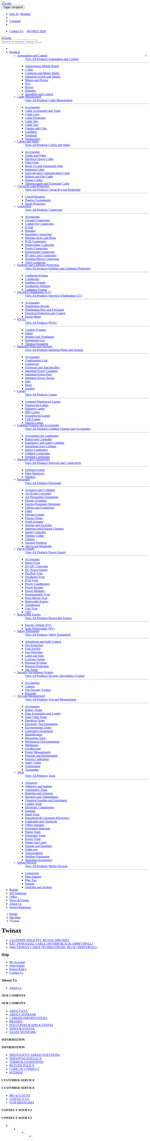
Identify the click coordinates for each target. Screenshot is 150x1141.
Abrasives (31, 782)
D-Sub (29, 227)
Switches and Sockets (38, 887)
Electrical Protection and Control (45, 313)
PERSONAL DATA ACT (25, 1058)
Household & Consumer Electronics (47, 818)
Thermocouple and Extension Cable (47, 183)
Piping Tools (33, 832)
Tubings (30, 539)
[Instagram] (36, 1137)
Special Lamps (34, 422)
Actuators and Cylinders (40, 490)
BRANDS (15, 1021)
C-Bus (29, 69)
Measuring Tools (35, 738)
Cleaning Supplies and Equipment (46, 800)
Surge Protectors (35, 203)
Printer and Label (35, 842)
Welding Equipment (37, 856)
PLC (28, 83)
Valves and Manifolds (38, 546)
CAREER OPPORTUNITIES (28, 1018)
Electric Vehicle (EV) (38, 625)
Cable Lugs (32, 114)
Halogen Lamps (35, 408)
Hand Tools (32, 814)
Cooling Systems (35, 329)
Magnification (33, 734)
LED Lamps (32, 419)
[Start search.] (40, 42)
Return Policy (17, 969)
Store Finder (17, 965)
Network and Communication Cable (47, 173)
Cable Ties (31, 121)
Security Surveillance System (35, 672)
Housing (30, 230)
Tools (20, 772)
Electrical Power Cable (39, 159)
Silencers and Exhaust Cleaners (44, 528)
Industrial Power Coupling (41, 371)
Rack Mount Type (36, 598)
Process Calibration (37, 759)
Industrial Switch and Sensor (42, 76)
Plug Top (30, 880)
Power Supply (26, 548)
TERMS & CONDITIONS (26, 1062)
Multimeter (31, 745)
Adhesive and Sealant (38, 786)
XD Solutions (17, 893)
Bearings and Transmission (41, 796)
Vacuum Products (36, 542)
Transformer (32, 605)
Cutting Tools (33, 803)
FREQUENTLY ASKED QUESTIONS (34, 1054)
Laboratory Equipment (39, 731)
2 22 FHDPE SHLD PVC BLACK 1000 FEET (39, 940)
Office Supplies (34, 825)
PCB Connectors (35, 241)
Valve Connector (35, 262)
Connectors (24, 206)
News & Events (19, 900)
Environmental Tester (38, 727)
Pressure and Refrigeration (41, 755)
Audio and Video (35, 155)
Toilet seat (31, 849)
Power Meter (33, 316)
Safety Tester (33, 762)
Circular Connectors (37, 220)
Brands (13, 889)
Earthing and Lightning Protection (38, 265)
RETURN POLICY (22, 1065)
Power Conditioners (37, 584)
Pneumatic (23, 479)
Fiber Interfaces (34, 473)
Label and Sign (34, 655)
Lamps (21, 391)
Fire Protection (34, 645)
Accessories (32, 107)
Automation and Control (32, 55)
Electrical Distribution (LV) (34, 292)
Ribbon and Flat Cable (39, 176)
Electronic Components (39, 807)
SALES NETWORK (22, 1032)
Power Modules (35, 591)
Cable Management (29, 96)
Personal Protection (37, 666)
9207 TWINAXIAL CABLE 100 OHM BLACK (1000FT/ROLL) (51, 943)
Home (13, 914)
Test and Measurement (31, 696)
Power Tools (33, 839)
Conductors (32, 279)
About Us (15, 903)
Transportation (34, 853)
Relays (29, 87)
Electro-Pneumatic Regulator (43, 504)
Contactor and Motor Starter (42, 73)
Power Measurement (37, 752)
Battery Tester (33, 710)
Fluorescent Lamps (36, 405)
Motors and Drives (36, 80)
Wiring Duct (32, 139)
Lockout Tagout (35, 659)
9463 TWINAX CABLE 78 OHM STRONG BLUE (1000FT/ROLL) (53, 947)
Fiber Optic (32, 162)
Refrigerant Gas (35, 340)
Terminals (31, 135)
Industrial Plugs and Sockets (34, 346)
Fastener (30, 811)
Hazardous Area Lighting (40, 446)
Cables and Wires (28, 141)
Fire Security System (38, 690)
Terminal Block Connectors (42, 259)
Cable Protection (35, 117)
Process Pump (33, 518)
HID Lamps (32, 412)
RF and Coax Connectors (40, 255)
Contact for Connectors (39, 223)
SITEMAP (16, 1072)
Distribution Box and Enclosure (44, 309)
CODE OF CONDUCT (24, 1069)
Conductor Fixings (36, 275)
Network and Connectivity (33, 459)
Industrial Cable (35, 169)
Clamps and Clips (36, 128)
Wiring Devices (26, 862)
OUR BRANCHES (21, 1102)
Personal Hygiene (36, 662)
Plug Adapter (33, 876)
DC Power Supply (36, 569)
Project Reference (20, 907)
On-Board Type (35, 577)
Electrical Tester (35, 720)
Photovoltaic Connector (39, 245)
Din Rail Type (34, 573)
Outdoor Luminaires (37, 453)
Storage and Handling (38, 846)
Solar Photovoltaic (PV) (39, 628)
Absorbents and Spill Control (43, 641)
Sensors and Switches (38, 525)
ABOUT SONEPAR (22, 1014)
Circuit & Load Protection (33, 186)
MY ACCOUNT (19, 1095)
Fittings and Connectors (39, 507)
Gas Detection (34, 652)
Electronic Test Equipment (41, 724)
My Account (17, 962)
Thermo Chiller (34, 535)
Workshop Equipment (38, 860)
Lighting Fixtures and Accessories (38, 425)
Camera (30, 686)
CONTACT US (19, 1099)
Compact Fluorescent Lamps (42, 401)
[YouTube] (28, 1134)
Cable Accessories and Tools (42, 110)
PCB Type (31, 580)
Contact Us (16, 31)
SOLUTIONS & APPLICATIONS (31, 1025)
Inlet (27, 381)
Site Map (15, 917)
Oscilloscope (33, 748)
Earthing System (35, 282)
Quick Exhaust (34, 521)
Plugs (28, 385)
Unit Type (31, 608)
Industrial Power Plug (38, 374)
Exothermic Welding (37, 286)
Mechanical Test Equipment (42, 741)
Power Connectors (36, 248)
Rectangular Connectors (40, 252)
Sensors (30, 883)
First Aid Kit (32, 648)
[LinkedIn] (20, 1130)
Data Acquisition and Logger (43, 713)
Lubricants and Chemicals (41, 821)
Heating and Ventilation (39, 336)
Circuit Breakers (35, 196)
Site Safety (31, 669)
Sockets (30, 388)
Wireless (30, 477)
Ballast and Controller (38, 439)
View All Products (36, 59)
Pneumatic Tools (35, 835)
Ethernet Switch (35, 470)
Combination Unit (36, 360)
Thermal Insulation (36, 343)
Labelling (31, 132)
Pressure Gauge (34, 514)
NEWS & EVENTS (22, 1028)
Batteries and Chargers (39, 793)
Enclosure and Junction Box (42, 367)
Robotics (30, 90)
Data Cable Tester (36, 717)
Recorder (30, 693)
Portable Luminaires (37, 456)
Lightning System (36, 289)
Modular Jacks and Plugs (40, 237)
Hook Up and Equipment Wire (44, 166)
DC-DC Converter (36, 566)
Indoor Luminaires (36, 449)
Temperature (32, 766)
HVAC (21, 319)
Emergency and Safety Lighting (44, 442)
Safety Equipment (28, 631)
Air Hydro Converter (38, 493)
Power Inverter (34, 587)
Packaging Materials (37, 828)
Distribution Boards (37, 306)
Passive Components (38, 200)
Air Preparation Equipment (41, 497)
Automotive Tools (36, 789)
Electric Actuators (36, 500)
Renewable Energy (37, 601)
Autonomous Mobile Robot (42, 66)
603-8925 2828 (36, 31)
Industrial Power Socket (39, 378)
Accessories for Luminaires (42, 435)
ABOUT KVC (18, 1011)
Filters (29, 333)
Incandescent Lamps (37, 415)
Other (28, 511)
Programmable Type (37, 594)
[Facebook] (12, 1127)
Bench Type (32, 562)
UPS (28, 612)
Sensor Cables (34, 180)
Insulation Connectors (38, 234)
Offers (13, 896)
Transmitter (32, 769)
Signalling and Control (39, 94)
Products (14, 52)
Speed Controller (35, 532)
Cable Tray (32, 124)
